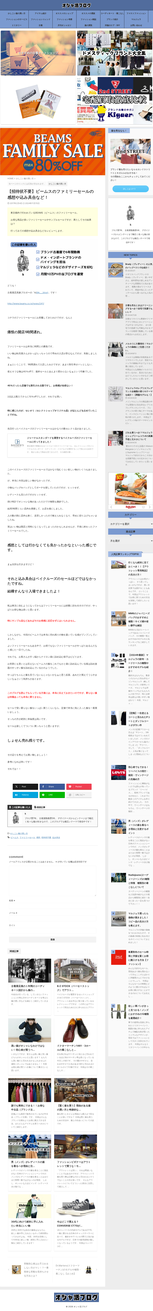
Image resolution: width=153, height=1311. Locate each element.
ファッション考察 (64, 19)
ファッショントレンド (40, 19)
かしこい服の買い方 (16, 13)
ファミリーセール (27, 837)
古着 (41, 25)
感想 (38, 837)
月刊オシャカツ (64, 25)
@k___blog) (42, 292)
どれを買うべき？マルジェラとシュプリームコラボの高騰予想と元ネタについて (139, 435)
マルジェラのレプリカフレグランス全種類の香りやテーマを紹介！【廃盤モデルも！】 (139, 391)
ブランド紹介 (112, 19)
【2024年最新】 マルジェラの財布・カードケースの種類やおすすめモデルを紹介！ (138, 663)
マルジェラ (136, 19)
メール (13, 913)
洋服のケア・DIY (112, 25)
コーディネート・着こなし (112, 13)
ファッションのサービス (16, 19)
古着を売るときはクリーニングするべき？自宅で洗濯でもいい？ (139, 308)
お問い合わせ (136, 25)
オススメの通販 (88, 13)
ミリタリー (17, 25)
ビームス (14, 837)
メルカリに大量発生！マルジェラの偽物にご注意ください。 (139, 347)
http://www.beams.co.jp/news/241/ (25, 303)
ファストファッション (136, 13)
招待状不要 (46, 837)
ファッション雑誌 (88, 19)
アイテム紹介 (40, 13)
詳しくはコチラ (129, 189)
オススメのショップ (64, 13)
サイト (12, 925)
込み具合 (56, 837)
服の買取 (88, 25)
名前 (12, 900)
